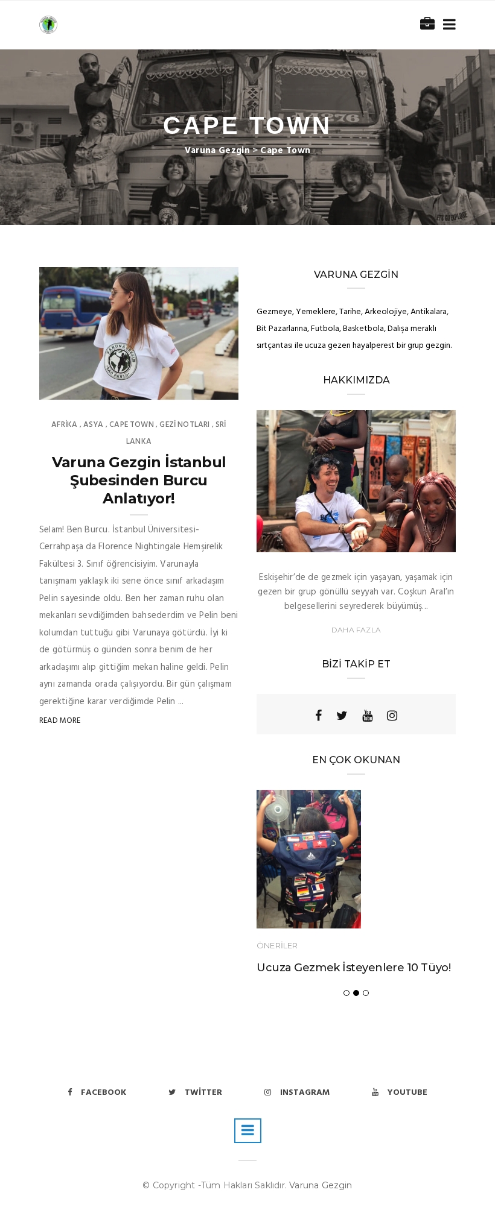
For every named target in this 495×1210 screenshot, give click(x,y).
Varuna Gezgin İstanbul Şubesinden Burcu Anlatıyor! (139, 480)
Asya (93, 424)
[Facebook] (318, 715)
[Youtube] (367, 715)
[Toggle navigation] (447, 25)
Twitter (203, 1093)
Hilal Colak (87, 386)
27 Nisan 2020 (198, 386)
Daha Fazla (356, 629)
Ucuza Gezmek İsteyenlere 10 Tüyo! (353, 967)
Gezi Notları (184, 424)
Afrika (64, 424)
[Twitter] (342, 715)
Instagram (305, 1093)
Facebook (103, 1093)
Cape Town (131, 424)
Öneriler (277, 945)
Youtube (407, 1093)
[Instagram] (392, 715)
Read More (60, 720)
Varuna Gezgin (321, 1185)
